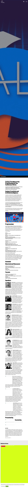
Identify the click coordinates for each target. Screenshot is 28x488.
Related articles (4, 443)
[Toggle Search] (25, 1)
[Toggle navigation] (26, 1)
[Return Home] (3, 1)
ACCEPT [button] (7, 486)
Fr (23, 1)
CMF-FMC (10, 180)
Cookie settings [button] (3, 486)
